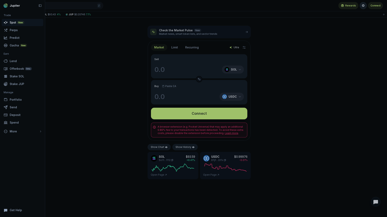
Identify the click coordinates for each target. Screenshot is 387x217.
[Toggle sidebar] (40, 5)
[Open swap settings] (244, 47)
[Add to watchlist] (384, 14)
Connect (375, 5)
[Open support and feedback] (376, 202)
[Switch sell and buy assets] (199, 79)
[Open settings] (363, 5)
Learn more (231, 133)
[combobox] (174, 47)
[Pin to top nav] (40, 22)
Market (159, 47)
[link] (50, 14)
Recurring (192, 47)
